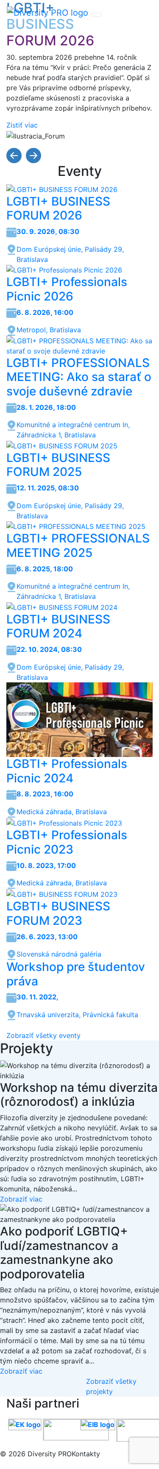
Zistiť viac (22, 125)
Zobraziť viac (21, 1199)
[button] (15, 154)
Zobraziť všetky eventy (43, 1035)
